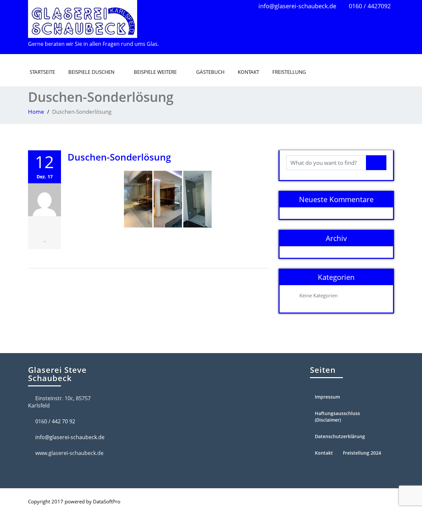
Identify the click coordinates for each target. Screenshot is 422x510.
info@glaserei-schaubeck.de (297, 6)
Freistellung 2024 (362, 453)
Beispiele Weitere (155, 72)
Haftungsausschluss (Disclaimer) (337, 416)
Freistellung (289, 72)
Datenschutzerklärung (340, 436)
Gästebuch (210, 72)
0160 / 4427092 (370, 6)
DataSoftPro (106, 501)
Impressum (327, 397)
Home (36, 111)
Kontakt (248, 72)
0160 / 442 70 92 (55, 421)
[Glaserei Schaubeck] (82, 17)
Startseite (42, 72)
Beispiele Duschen (91, 72)
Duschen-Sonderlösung (119, 157)
